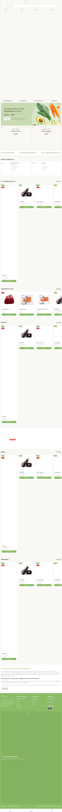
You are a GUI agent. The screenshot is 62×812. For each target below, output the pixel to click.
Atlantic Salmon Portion (42, 309)
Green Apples (57, 201)
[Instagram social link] (51, 708)
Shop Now (7, 118)
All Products (58, 181)
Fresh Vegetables (14, 167)
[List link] (23, 698)
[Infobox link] (8, 55)
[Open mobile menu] (1, 6)
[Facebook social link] (48, 708)
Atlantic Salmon (22, 309)
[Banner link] (15, 138)
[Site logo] (31, 2)
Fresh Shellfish (44, 167)
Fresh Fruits (13, 164)
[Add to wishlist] (16, 185)
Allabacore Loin (5, 309)
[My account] (61, 6)
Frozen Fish (44, 169)
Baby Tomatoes (40, 201)
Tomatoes (4, 275)
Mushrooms (13, 169)
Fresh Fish (44, 164)
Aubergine (21, 201)
